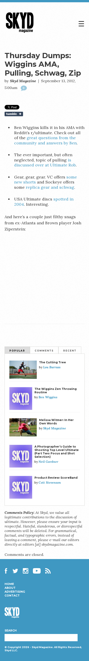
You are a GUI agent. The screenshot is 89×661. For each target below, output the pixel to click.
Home (9, 584)
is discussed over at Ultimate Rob (45, 162)
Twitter (15, 571)
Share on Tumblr (45, 114)
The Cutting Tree (52, 362)
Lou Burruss (51, 367)
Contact (12, 595)
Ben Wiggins (48, 397)
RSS (48, 571)
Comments (44, 350)
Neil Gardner (48, 462)
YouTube (37, 571)
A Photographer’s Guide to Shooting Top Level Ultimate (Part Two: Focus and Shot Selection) (56, 451)
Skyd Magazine (20, 32)
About (10, 588)
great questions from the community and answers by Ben (45, 140)
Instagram (25, 571)
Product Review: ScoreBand (56, 477)
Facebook (7, 571)
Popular (17, 350)
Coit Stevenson (50, 482)
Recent (69, 350)
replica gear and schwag (50, 187)
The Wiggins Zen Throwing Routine (55, 390)
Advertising (15, 591)
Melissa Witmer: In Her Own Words (56, 421)
